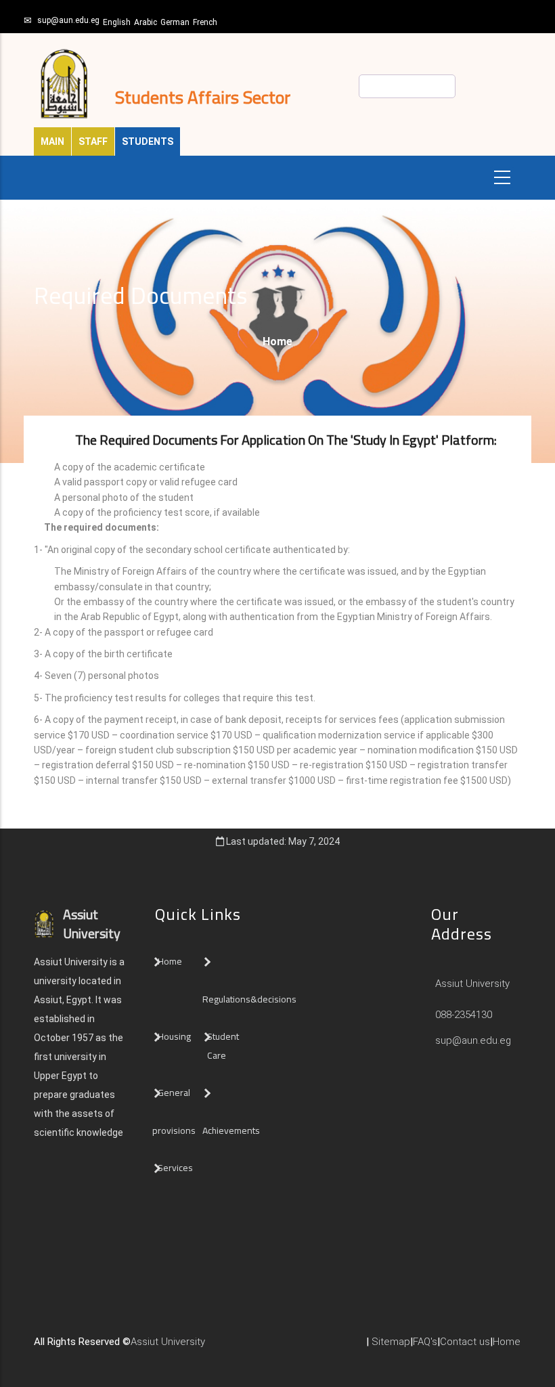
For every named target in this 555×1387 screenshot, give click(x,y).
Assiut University (471, 983)
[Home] (225, 1347)
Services (175, 1167)
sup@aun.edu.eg (68, 20)
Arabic (145, 22)
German (175, 22)
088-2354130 (463, 1015)
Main (52, 141)
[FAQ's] (252, 1347)
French (205, 22)
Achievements (231, 1130)
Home (277, 341)
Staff (93, 141)
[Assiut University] (212, 1347)
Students (147, 141)
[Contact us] (239, 1347)
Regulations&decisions (250, 999)
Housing (174, 1036)
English (117, 22)
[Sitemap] (266, 1347)
